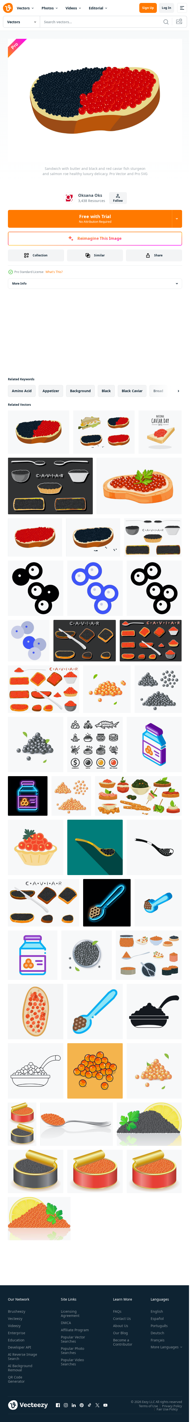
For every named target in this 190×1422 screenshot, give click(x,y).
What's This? (54, 272)
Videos (71, 8)
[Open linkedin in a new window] (74, 1403)
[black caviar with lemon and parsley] (149, 1121)
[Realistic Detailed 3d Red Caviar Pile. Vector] (154, 1068)
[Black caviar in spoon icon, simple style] (154, 844)
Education (16, 1337)
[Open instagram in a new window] (66, 1403)
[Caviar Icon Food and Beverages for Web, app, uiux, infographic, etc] (35, 585)
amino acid (22, 388)
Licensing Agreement (69, 1311)
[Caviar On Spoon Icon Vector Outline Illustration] (95, 1009)
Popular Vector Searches (72, 1340)
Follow (118, 201)
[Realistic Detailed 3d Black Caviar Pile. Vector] (35, 741)
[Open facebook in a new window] (58, 1403)
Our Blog (118, 1330)
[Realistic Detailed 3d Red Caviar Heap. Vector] (107, 686)
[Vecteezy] (8, 8)
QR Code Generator (16, 1376)
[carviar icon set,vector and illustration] (95, 741)
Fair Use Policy (163, 1406)
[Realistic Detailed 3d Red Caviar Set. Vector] (71, 793)
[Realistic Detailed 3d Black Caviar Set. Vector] (158, 686)
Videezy (14, 1323)
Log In (166, 8)
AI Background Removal (20, 1365)
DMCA (65, 1320)
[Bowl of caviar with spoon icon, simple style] (154, 1009)
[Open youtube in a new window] (105, 1403)
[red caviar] (95, 1168)
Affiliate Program (67, 1329)
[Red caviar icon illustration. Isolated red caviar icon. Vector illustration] (95, 1068)
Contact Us (120, 1316)
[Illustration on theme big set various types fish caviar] (153, 535)
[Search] (166, 22)
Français (154, 1337)
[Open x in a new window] (97, 1403)
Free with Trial (95, 218)
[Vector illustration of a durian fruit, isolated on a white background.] (160, 429)
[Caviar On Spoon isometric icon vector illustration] (158, 900)
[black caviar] (35, 1168)
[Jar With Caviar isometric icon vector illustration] (154, 741)
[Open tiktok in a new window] (90, 1403)
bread (158, 388)
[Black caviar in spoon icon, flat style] (95, 844)
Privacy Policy (168, 1403)
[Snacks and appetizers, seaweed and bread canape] (138, 793)
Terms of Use (144, 1403)
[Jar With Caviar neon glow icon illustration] (28, 793)
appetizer (51, 388)
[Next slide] (170, 388)
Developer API (19, 1344)
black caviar (132, 388)
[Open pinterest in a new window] (82, 1403)
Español (153, 1316)
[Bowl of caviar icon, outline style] (35, 1068)
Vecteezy (15, 1316)
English (153, 1309)
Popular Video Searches (71, 1363)
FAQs (115, 1309)
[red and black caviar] (22, 1121)
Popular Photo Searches (71, 1352)
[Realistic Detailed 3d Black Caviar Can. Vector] (86, 952)
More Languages (161, 1345)
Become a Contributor (120, 1339)
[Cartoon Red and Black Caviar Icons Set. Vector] (149, 952)
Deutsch (154, 1330)
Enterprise (16, 1330)
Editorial (96, 8)
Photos (48, 8)
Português (155, 1323)
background (80, 388)
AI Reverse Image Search (19, 1354)
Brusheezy (16, 1309)
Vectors (23, 8)
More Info (19, 281)
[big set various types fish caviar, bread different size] (50, 483)
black (106, 388)
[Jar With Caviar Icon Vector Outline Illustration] (32, 952)
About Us (118, 1323)
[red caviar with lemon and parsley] (39, 1216)
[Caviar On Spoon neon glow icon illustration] (107, 900)
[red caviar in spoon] (76, 1121)
